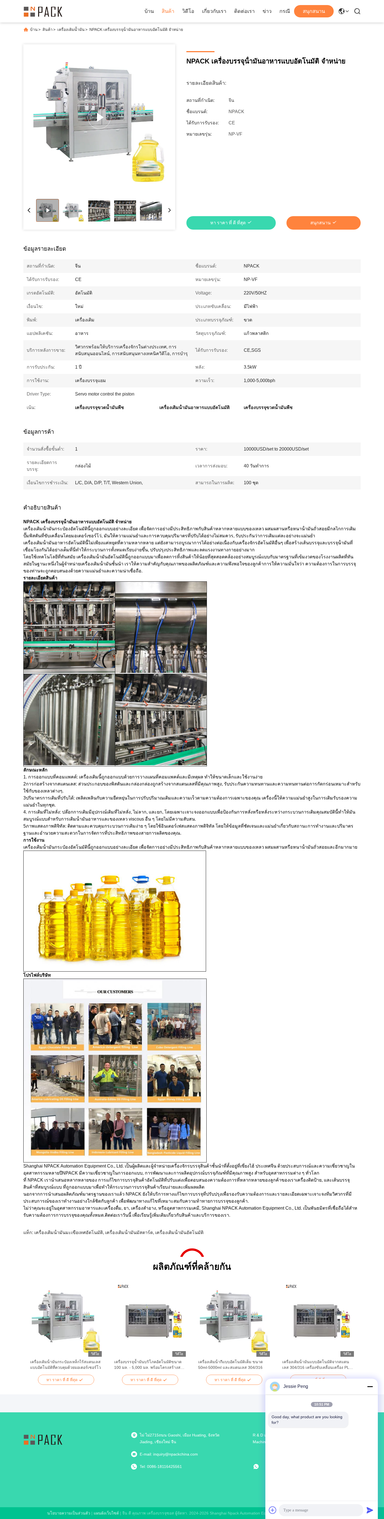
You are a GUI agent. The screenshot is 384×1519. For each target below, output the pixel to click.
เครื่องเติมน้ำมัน (71, 29)
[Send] (369, 1510)
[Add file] (273, 1510)
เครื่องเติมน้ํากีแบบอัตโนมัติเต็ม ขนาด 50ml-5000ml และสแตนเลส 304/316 (230, 1365)
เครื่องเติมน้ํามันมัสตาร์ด (129, 1232)
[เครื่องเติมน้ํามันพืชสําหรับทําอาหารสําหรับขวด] (99, 117)
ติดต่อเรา (244, 11)
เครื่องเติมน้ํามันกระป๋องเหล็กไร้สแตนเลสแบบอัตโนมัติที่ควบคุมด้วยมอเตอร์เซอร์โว (65, 1365)
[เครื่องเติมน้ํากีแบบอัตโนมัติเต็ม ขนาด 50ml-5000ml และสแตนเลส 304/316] (234, 1319)
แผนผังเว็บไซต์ (106, 1513)
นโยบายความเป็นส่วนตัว (68, 1513)
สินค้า (168, 11)
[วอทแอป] (260, 1466)
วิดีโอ (188, 11)
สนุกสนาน (314, 11)
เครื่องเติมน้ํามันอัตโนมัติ (179, 1232)
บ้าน (149, 11)
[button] (37, 1329)
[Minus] (370, 1386)
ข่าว (267, 11)
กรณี (284, 11)
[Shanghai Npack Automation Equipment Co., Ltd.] (43, 11)
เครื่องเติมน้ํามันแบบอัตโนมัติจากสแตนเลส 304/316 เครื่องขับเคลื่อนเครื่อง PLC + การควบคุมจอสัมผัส (317, 1365)
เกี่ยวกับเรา (214, 11)
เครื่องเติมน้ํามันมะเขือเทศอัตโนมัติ (68, 1232)
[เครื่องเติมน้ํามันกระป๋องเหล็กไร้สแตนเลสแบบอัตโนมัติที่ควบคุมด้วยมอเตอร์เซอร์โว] (66, 1319)
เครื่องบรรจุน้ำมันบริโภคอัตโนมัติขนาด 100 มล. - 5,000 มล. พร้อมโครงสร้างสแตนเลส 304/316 (148, 1365)
